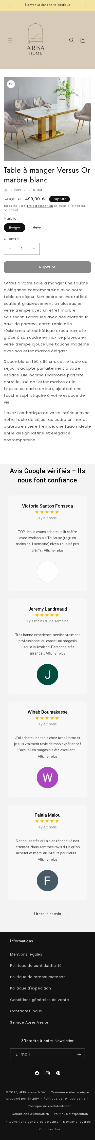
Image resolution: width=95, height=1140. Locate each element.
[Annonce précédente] (9, 5)
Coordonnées (50, 1129)
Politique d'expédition (30, 988)
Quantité (11, 238)
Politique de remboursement (37, 976)
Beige (17, 228)
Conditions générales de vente (39, 999)
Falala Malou (48, 815)
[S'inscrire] (79, 1054)
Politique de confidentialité (36, 965)
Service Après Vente (29, 1022)
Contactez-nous (26, 1011)
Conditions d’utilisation (30, 1114)
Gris (39, 228)
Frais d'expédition (40, 206)
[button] (10, 40)
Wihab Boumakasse (48, 712)
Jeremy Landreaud (47, 609)
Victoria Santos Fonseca (47, 506)
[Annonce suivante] (85, 5)
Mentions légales (26, 954)
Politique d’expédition (71, 1114)
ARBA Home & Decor (34, 1092)
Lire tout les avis (47, 914)
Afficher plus (54, 550)
